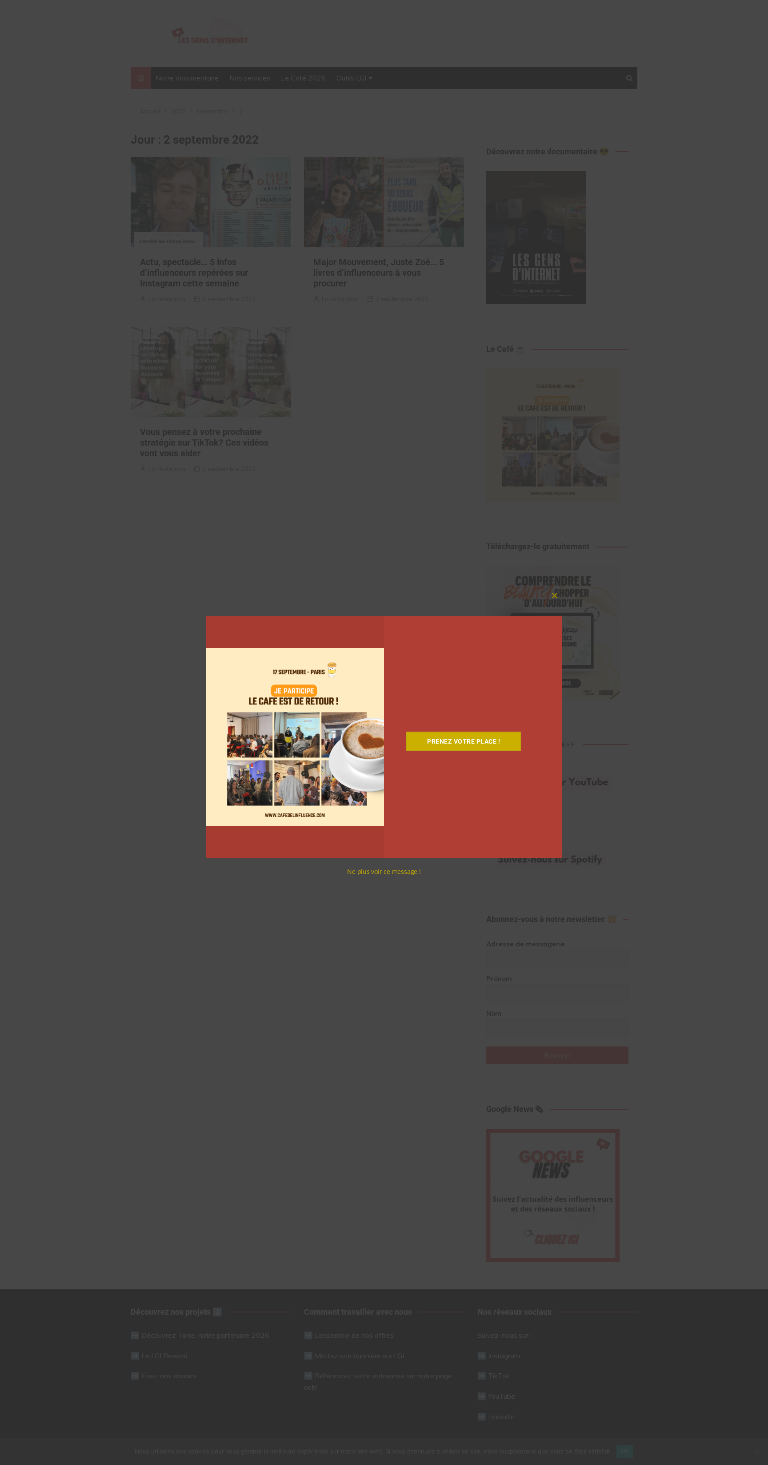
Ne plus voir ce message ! (384, 871)
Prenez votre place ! (463, 741)
